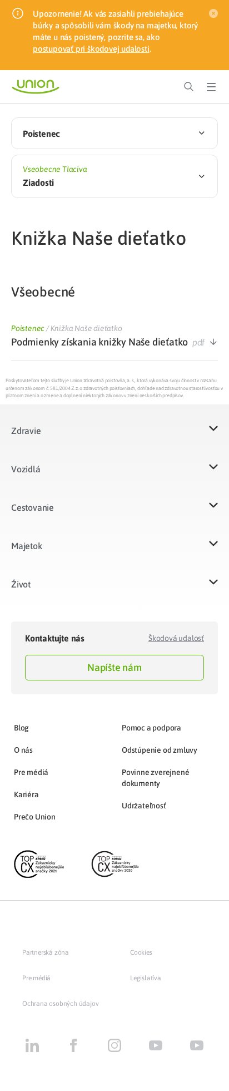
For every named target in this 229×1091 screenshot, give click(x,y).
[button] (114, 437)
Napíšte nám (114, 667)
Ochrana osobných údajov (60, 1004)
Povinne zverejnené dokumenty (155, 778)
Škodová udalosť (176, 638)
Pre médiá (31, 772)
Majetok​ (26, 546)
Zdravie (26, 431)
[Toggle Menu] (211, 86)
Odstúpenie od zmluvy (159, 750)
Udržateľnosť (144, 805)
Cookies (141, 952)
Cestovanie (32, 507)
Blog (21, 727)
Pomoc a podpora (151, 727)
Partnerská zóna (45, 952)
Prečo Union (35, 816)
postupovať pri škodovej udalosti (91, 48)
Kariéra (26, 794)
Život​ (21, 584)
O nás (23, 750)
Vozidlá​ (26, 469)
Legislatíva (145, 978)
